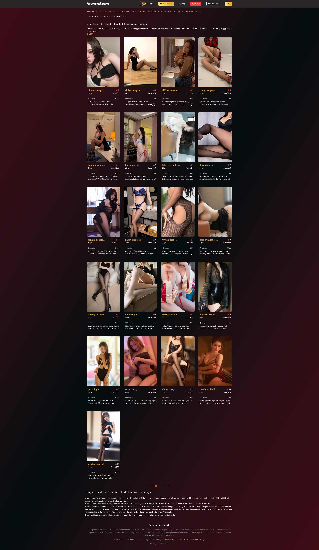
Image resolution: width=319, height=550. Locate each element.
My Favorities (167, 4)
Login (229, 4)
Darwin (133, 11)
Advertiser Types (170, 539)
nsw (110, 16)
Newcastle (167, 11)
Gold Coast (142, 11)
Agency (182, 4)
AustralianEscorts (94, 16)
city (105, 16)
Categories (214, 4)
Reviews (148, 3)
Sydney (180, 11)
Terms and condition (132, 539)
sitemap (158, 539)
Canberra (125, 11)
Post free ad (196, 4)
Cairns (118, 11)
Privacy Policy (148, 539)
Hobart (149, 11)
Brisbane (111, 11)
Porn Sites (194, 539)
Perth (174, 11)
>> (170, 486)
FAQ (180, 539)
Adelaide (103, 11)
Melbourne (158, 11)
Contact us (118, 539)
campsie (117, 16)
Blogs (202, 539)
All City (198, 11)
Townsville (189, 11)
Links (186, 539)
